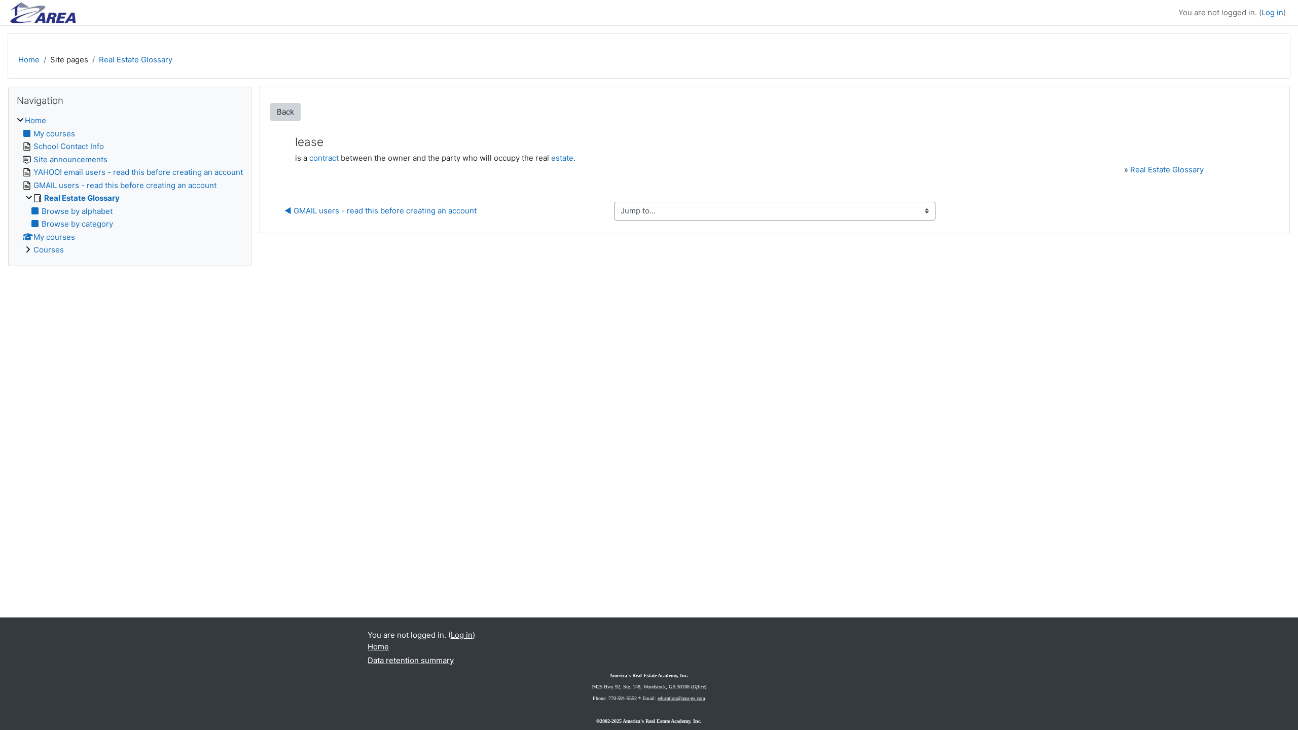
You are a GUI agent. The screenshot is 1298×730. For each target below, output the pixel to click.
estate (562, 158)
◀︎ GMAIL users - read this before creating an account (380, 210)
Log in (1272, 12)
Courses (48, 249)
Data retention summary (411, 660)
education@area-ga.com (681, 698)
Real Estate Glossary (135, 59)
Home (29, 59)
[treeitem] (130, 185)
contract (324, 158)
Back (285, 112)
